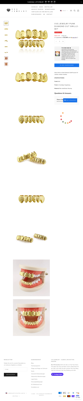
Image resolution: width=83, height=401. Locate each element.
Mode (41, 7)
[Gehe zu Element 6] (6, 52)
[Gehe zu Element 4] (6, 41)
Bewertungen (50, 9)
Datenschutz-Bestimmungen (38, 376)
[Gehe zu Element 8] (6, 64)
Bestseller (49, 7)
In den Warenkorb (67, 65)
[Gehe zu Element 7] (6, 58)
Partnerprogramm (35, 366)
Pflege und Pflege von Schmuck (39, 368)
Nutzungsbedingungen (37, 382)
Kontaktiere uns (35, 387)
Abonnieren (10, 374)
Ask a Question (71, 100)
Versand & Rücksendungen (38, 374)
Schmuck (34, 7)
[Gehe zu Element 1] (6, 23)
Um (44, 14)
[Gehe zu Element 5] (6, 46)
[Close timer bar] (81, 2)
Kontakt (49, 14)
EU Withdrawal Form (36, 384)
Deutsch (15, 396)
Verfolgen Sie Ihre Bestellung (42, 11)
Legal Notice (34, 379)
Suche (32, 371)
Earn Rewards (36, 14)
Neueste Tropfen (37, 9)
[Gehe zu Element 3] (6, 35)
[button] (66, 37)
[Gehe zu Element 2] (6, 29)
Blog (32, 363)
